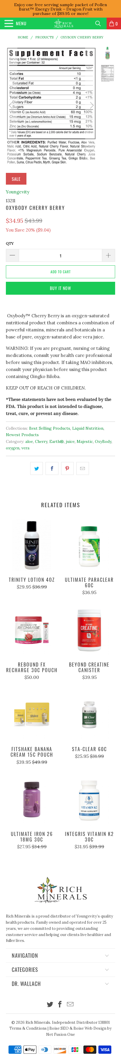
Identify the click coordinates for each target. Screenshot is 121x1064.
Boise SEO (59, 1028)
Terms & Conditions (28, 1028)
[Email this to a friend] (82, 468)
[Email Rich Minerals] (70, 1004)
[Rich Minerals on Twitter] (50, 1004)
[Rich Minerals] (63, 23)
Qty (10, 243)
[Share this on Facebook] (52, 468)
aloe (29, 441)
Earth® (56, 441)
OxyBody (103, 441)
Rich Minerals (38, 1022)
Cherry (41, 441)
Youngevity (17, 192)
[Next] (91, 105)
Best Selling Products (49, 428)
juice (70, 441)
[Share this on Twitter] (36, 468)
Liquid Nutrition (87, 428)
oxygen (12, 448)
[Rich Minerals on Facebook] (60, 1004)
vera (25, 448)
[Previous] (11, 105)
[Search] (100, 23)
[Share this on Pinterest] (67, 468)
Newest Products (22, 434)
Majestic (85, 441)
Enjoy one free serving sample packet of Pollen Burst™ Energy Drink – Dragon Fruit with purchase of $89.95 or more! (60, 9)
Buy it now (60, 288)
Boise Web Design (89, 1028)
